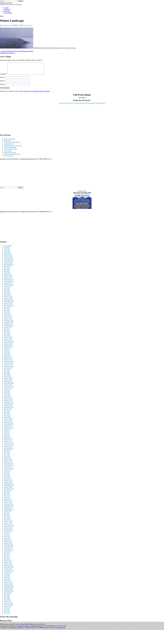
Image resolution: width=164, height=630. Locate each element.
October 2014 (8, 487)
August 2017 (8, 429)
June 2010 (7, 575)
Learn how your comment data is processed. (36, 91)
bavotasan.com (60, 627)
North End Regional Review (12, 154)
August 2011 (7, 552)
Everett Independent (10, 147)
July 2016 (7, 451)
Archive (6, 8)
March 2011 (7, 560)
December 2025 (8, 259)
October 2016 (8, 446)
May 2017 (7, 434)
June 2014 (7, 494)
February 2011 (8, 562)
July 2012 (7, 533)
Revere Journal (8, 156)
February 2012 (8, 541)
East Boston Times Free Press (13, 145)
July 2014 (7, 492)
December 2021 (8, 341)
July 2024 (7, 288)
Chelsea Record (8, 144)
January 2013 (8, 523)
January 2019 (8, 400)
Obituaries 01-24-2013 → (7, 53)
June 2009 (7, 596)
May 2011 (7, 557)
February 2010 (8, 582)
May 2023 (7, 312)
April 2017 (7, 436)
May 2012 (7, 536)
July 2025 (7, 267)
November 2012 (9, 526)
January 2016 (8, 461)
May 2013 (7, 516)
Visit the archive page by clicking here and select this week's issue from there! (82, 103)
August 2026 (8, 245)
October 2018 (8, 405)
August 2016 (8, 449)
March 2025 (7, 274)
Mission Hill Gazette (10, 152)
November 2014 (9, 485)
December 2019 (8, 381)
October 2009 (8, 589)
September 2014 (9, 489)
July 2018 (7, 410)
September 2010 (9, 570)
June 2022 (7, 330)
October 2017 (8, 426)
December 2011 (8, 545)
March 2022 (7, 336)
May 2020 (7, 373)
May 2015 (7, 475)
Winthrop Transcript (6, 3)
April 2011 (7, 558)
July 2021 (7, 349)
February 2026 (8, 256)
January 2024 (8, 298)
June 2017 (7, 432)
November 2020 (9, 363)
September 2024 (9, 284)
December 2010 (8, 565)
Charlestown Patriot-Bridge (12, 142)
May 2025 (7, 271)
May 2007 (7, 611)
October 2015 (8, 467)
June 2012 (7, 535)
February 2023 (8, 317)
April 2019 (7, 395)
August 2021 (8, 347)
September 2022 (9, 325)
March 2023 (7, 315)
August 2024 (8, 286)
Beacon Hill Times (9, 139)
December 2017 (8, 422)
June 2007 (7, 609)
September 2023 (9, 305)
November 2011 (8, 546)
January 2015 (8, 482)
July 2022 (7, 329)
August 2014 (8, 490)
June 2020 (7, 371)
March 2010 (7, 581)
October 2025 (8, 262)
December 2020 (8, 361)
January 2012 (8, 543)
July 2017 (7, 431)
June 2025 (7, 269)
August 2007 (8, 606)
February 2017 (8, 439)
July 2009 (7, 594)
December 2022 (8, 320)
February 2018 (8, 419)
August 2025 (8, 266)
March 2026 (7, 254)
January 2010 (8, 584)
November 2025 (9, 261)
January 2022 (8, 339)
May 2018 (7, 414)
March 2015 (7, 478)
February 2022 (8, 337)
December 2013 (8, 504)
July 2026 (7, 247)
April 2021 (7, 354)
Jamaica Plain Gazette (10, 149)
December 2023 (8, 300)
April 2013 (7, 518)
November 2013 (9, 506)
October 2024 (8, 283)
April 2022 (7, 334)
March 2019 (7, 397)
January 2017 (8, 441)
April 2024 (7, 293)
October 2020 (8, 364)
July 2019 (7, 390)
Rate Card (7, 11)
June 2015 (7, 473)
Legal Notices (8, 13)
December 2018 (8, 402)
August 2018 (8, 409)
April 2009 (7, 599)
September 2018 (9, 407)
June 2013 (7, 514)
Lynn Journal (8, 150)
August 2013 (8, 511)
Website (2, 84)
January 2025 (8, 278)
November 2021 (9, 342)
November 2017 (9, 424)
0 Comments (28, 25)
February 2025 (8, 276)
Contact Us (7, 9)
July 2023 (7, 308)
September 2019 (9, 387)
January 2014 (8, 502)
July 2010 (7, 574)
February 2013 (8, 521)
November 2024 (9, 281)
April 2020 (7, 375)
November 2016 (9, 444)
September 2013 (9, 509)
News (2, 16)
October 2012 (8, 528)
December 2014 (8, 484)
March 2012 (7, 540)
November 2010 (9, 567)
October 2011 (8, 548)
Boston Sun (7, 140)
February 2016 (8, 460)
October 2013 (8, 507)
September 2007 (9, 604)
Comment (3, 74)
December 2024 (8, 279)
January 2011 (8, 563)
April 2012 (7, 538)
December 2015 (8, 463)
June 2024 (7, 290)
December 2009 (8, 586)
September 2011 (8, 550)
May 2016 (7, 455)
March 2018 (7, 417)
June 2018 (7, 412)
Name (2, 77)
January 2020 (8, 380)
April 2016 (7, 456)
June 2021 (7, 351)
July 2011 (7, 553)
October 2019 (8, 385)
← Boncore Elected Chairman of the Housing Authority (17, 51)
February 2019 (8, 398)
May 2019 (7, 393)
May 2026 (7, 250)
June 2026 (7, 249)
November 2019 (9, 383)
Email (2, 81)
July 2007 (7, 608)
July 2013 (7, 512)
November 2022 (9, 322)
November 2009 (9, 587)
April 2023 (7, 313)
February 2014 (8, 501)
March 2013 (7, 519)
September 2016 (9, 448)
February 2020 (8, 378)
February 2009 (8, 603)
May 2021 (7, 353)
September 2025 (9, 264)
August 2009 (8, 592)
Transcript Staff (6, 25)
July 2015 (7, 472)
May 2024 (7, 291)
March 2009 (7, 601)
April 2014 (7, 497)
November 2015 (9, 465)
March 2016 (7, 458)
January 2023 (8, 318)
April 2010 (7, 579)
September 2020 (9, 366)
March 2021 (7, 356)
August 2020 (8, 368)
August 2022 (8, 327)
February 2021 (8, 358)
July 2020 (7, 370)
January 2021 (8, 359)
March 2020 (7, 376)
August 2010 (8, 572)
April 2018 (7, 415)
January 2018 (8, 421)
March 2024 (7, 295)
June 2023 (7, 310)
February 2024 (8, 296)
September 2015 (9, 468)
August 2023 (8, 307)
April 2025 (7, 273)
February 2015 (8, 480)
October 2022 (8, 324)
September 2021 (9, 346)
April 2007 (7, 613)
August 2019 (8, 388)
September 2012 (9, 529)
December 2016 (8, 443)
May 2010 (7, 577)
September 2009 (9, 591)
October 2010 (8, 569)
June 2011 (7, 555)
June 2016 (7, 453)
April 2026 (7, 252)
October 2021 (8, 344)
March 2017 (7, 438)
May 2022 (7, 332)
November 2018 (9, 404)
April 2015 (7, 477)
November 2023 (9, 301)
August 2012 (8, 531)
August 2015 (8, 470)
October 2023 (8, 303)
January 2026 (8, 257)
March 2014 (7, 499)
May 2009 (7, 598)
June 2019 (7, 392)
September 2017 (9, 427)
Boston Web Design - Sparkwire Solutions (30, 626)
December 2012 (8, 524)
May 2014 (7, 495)
